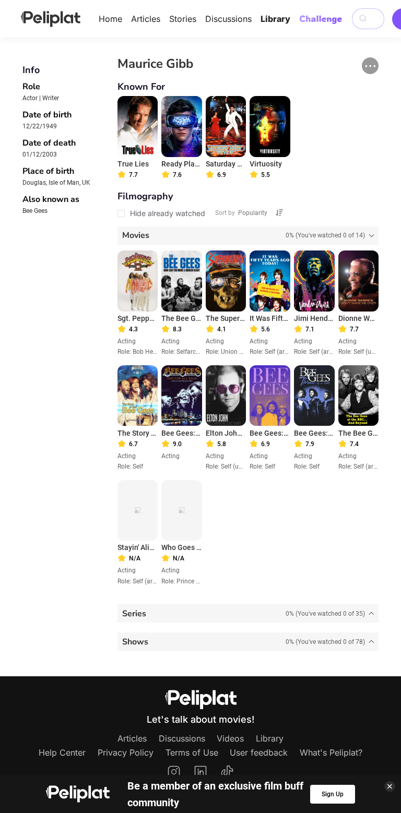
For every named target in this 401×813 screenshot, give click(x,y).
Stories (182, 19)
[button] (370, 65)
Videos (230, 738)
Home (110, 19)
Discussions (228, 19)
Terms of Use (192, 752)
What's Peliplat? (331, 752)
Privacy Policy (126, 752)
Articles (145, 19)
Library (275, 19)
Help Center (62, 752)
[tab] (248, 235)
